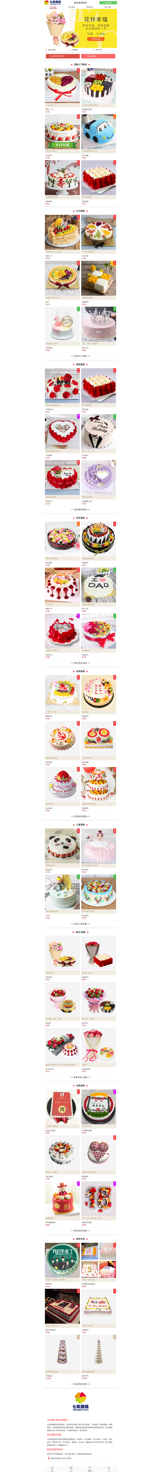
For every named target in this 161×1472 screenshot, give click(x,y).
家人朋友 (108, 7)
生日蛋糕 (71, 7)
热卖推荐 (53, 7)
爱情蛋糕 (89, 7)
